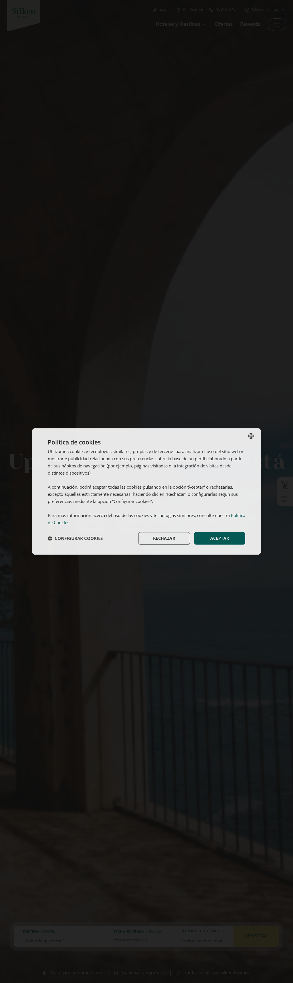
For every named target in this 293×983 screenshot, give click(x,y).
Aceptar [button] (219, 538)
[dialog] (146, 491)
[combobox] (251, 436)
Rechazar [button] (164, 538)
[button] (75, 538)
